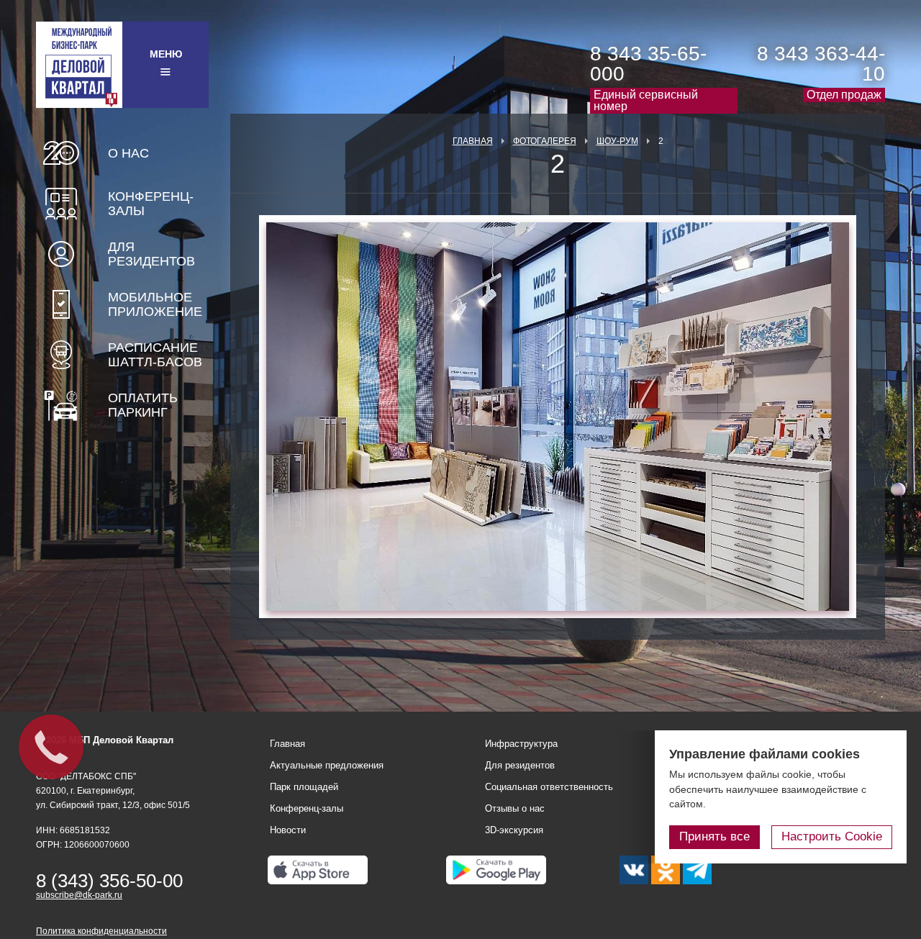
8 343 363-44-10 (821, 63)
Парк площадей (304, 786)
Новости (288, 830)
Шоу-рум (617, 141)
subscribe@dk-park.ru (79, 895)
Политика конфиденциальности (101, 931)
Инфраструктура (521, 743)
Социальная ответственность (549, 786)
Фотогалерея (544, 141)
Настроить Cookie (831, 836)
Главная (473, 141)
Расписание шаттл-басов (155, 354)
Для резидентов (151, 254)
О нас (128, 153)
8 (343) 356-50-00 (109, 881)
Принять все (714, 836)
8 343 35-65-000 (648, 63)
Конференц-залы (151, 203)
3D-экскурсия (514, 830)
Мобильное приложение (155, 304)
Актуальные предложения (327, 765)
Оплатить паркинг (143, 405)
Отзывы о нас (515, 808)
